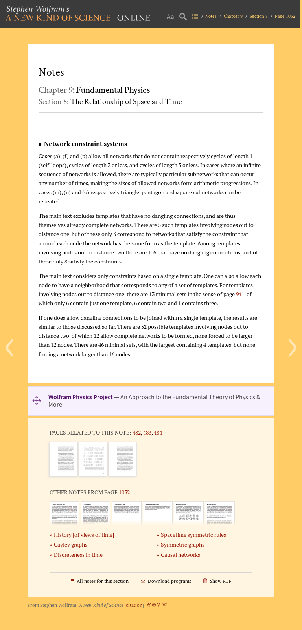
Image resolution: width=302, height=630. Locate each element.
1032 (124, 492)
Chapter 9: (94, 90)
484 (158, 432)
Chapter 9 (233, 16)
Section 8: (110, 102)
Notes (211, 16)
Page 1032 (285, 16)
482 (137, 432)
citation (134, 605)
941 (240, 294)
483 (147, 432)
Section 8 (259, 16)
